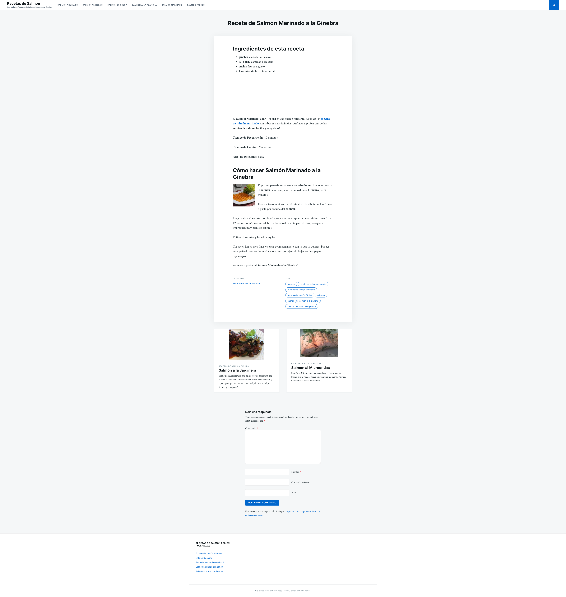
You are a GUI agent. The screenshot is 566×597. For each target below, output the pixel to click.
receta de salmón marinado (313, 284)
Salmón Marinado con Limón (209, 566)
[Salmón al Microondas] (319, 343)
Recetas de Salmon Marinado (247, 283)
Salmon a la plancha (144, 5)
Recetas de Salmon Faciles (234, 366)
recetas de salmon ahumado (301, 289)
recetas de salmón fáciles (300, 295)
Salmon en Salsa (117, 5)
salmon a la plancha (308, 301)
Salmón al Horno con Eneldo (209, 571)
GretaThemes (304, 591)
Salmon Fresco (196, 5)
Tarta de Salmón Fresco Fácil (210, 562)
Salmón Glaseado (204, 558)
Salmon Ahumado (67, 5)
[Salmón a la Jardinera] (246, 344)
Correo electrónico (300, 482)
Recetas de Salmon (23, 3)
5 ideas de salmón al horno (209, 553)
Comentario (251, 428)
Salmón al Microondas (310, 368)
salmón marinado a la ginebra (302, 306)
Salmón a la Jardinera (237, 370)
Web (293, 492)
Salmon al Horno (93, 5)
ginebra (291, 284)
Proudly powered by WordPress (268, 591)
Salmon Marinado (172, 5)
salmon (291, 301)
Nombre (296, 471)
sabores (321, 295)
